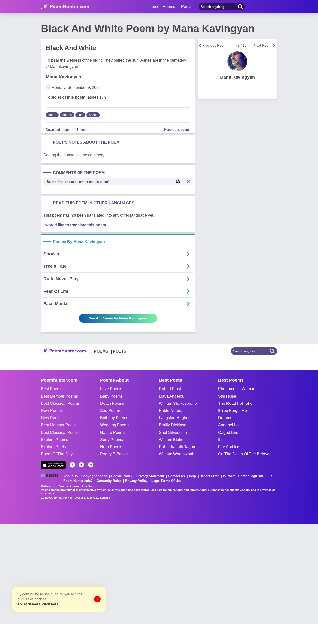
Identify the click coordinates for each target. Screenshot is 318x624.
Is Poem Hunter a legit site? (244, 476)
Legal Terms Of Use (166, 481)
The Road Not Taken (236, 403)
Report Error (209, 476)
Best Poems (51, 389)
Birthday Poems (114, 418)
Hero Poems (111, 447)
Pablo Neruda (171, 410)
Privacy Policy (136, 481)
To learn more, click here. (38, 604)
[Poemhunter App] (53, 465)
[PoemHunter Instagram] (90, 465)
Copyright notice (94, 476)
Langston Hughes (174, 418)
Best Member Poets (58, 425)
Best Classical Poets (59, 432)
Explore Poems (54, 440)
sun (80, 115)
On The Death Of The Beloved (245, 454)
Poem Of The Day (57, 454)
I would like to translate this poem (74, 225)
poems (67, 115)
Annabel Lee (229, 425)
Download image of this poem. (67, 130)
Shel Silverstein (173, 432)
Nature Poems (112, 432)
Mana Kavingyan (63, 76)
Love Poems (111, 389)
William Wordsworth (176, 454)
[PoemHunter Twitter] (81, 465)
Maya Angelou (171, 396)
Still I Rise (227, 396)
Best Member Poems (59, 396)
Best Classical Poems (60, 403)
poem (52, 115)
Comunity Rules (109, 481)
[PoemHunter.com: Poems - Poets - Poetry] (65, 6)
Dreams (225, 418)
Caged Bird (228, 432)
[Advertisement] (74, 573)
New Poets (50, 418)
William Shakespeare (178, 403)
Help (192, 476)
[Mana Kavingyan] (237, 61)
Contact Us (176, 476)
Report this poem (176, 129)
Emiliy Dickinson (174, 425)
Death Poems (112, 403)
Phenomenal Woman (236, 389)
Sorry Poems (111, 440)
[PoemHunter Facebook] (72, 465)
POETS (119, 351)
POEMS (101, 351)
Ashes (93, 115)
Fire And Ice (228, 447)
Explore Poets (53, 447)
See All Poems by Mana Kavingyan (118, 318)
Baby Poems (111, 396)
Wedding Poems (114, 425)
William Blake (171, 440)
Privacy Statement (150, 476)
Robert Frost (170, 389)
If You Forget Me (232, 410)
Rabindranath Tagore (177, 447)
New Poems (52, 410)
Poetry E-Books (114, 454)
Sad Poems (110, 410)
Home (154, 6)
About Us (70, 476)
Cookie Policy (121, 476)
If (219, 440)
